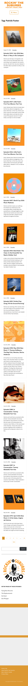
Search (23, 549)
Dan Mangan (5, 598)
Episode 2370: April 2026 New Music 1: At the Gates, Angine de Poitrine (14, 518)
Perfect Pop (4, 668)
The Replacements (6, 593)
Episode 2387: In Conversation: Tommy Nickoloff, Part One (11, 467)
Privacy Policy (4, 674)
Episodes (14, 50)
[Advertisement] (14, 621)
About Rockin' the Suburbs (8, 670)
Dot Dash (4, 596)
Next (14, 542)
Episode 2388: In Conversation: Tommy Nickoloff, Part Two (11, 411)
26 (24, 538)
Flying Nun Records (7, 590)
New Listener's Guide (6, 672)
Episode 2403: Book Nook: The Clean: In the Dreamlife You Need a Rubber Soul (14, 253)
